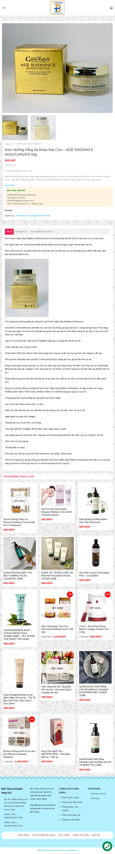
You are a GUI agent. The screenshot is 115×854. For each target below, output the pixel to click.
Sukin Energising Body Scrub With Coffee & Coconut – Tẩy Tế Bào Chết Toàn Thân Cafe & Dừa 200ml (19, 699)
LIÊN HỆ (96, 835)
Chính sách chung (70, 797)
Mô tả (9, 231)
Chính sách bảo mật (71, 815)
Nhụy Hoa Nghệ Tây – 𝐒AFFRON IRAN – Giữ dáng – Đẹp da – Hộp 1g (56, 754)
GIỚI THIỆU (23, 835)
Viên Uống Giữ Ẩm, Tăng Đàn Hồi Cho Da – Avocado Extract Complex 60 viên (56, 689)
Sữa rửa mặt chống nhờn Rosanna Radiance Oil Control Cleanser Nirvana (56, 512)
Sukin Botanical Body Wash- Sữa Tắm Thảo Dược (93, 520)
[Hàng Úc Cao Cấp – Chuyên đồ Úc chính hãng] (57, 7)
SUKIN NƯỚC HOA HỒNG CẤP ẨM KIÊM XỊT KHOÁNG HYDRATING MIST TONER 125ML (93, 691)
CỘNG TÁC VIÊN (80, 835)
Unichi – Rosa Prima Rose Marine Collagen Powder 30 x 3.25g (94, 629)
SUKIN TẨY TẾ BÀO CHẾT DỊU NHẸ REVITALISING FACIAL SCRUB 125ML (57, 576)
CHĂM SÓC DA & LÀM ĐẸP (29, 144)
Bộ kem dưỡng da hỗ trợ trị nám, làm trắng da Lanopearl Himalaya (19, 754)
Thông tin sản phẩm (71, 819)
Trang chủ (9, 144)
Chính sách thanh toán (72, 802)
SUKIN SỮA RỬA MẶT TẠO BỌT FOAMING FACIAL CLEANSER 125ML (17, 576)
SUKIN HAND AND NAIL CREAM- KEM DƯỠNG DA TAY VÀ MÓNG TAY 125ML (95, 762)
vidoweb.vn (73, 850)
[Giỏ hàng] (111, 8)
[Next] (107, 63)
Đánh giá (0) (21, 231)
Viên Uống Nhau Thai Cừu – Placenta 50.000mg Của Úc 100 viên (57, 629)
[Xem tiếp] (9, 185)
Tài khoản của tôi (98, 794)
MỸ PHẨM (45, 216)
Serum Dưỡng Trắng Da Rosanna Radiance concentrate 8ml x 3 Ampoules (19, 522)
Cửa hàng (94, 798)
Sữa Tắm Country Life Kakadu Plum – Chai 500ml (94, 574)
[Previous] (7, 63)
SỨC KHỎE (64, 835)
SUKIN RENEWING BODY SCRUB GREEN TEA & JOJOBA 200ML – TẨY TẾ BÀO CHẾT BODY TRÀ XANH (19, 634)
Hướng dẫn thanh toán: (41, 231)
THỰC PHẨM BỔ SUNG (43, 835)
